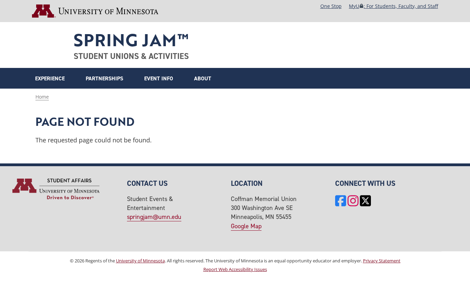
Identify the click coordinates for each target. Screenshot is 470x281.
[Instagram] (353, 201)
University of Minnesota (140, 261)
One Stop (331, 6)
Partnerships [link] (104, 78)
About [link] (202, 78)
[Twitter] (365, 201)
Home (42, 96)
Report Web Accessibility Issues (235, 269)
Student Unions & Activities (131, 56)
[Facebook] (340, 201)
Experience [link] (50, 78)
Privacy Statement (381, 261)
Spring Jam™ (131, 39)
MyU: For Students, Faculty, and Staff (393, 6)
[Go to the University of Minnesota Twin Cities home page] (95, 11)
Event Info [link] (158, 78)
